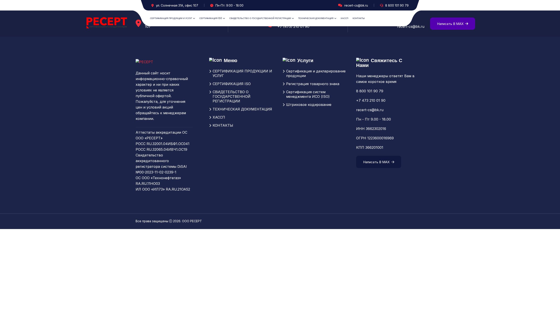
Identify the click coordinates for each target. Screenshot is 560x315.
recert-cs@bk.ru (356, 5)
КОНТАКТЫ (359, 18)
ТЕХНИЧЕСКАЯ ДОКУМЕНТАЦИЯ (315, 18)
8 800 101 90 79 (397, 5)
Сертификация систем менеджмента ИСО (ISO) (308, 94)
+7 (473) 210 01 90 (293, 26)
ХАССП (344, 18)
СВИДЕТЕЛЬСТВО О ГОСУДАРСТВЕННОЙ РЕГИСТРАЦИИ (260, 18)
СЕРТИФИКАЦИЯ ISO (210, 18)
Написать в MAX (450, 24)
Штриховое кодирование (308, 104)
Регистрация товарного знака (312, 84)
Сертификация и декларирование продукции (316, 73)
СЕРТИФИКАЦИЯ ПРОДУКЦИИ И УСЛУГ (171, 18)
